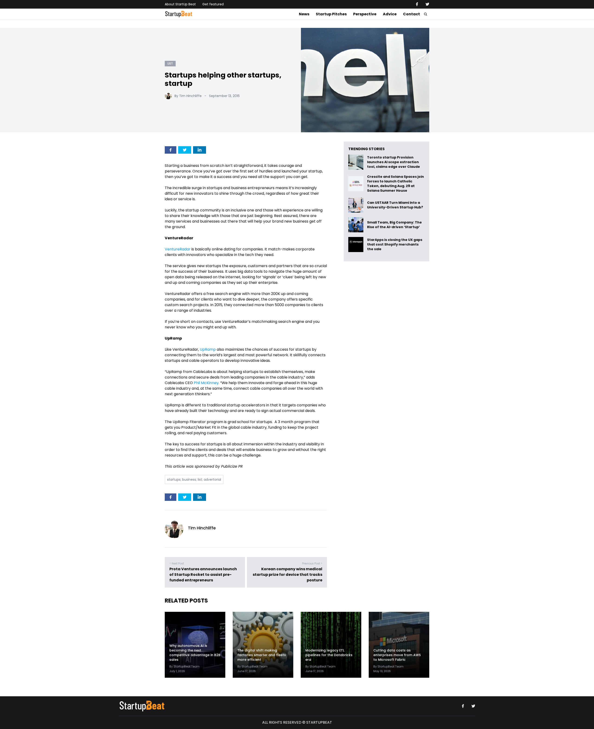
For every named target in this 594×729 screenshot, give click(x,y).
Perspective (364, 14)
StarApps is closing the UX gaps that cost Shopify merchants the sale (394, 244)
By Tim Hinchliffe (188, 96)
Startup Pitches (331, 14)
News (304, 14)
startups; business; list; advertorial (194, 479)
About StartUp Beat (180, 4)
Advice (390, 14)
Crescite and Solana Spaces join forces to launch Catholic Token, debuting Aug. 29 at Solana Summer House (395, 183)
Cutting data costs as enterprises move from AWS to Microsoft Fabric (397, 655)
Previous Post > (312, 563)
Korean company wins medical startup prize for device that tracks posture (287, 574)
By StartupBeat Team (184, 666)
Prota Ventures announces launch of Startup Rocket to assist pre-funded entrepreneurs (203, 574)
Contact (411, 14)
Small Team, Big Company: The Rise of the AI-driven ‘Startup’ (394, 224)
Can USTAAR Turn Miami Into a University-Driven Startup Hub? (395, 205)
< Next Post (176, 563)
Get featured (213, 4)
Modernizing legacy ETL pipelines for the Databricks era (328, 655)
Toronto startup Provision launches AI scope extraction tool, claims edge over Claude (394, 162)
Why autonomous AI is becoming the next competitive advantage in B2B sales (194, 652)
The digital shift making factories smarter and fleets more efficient (261, 655)
